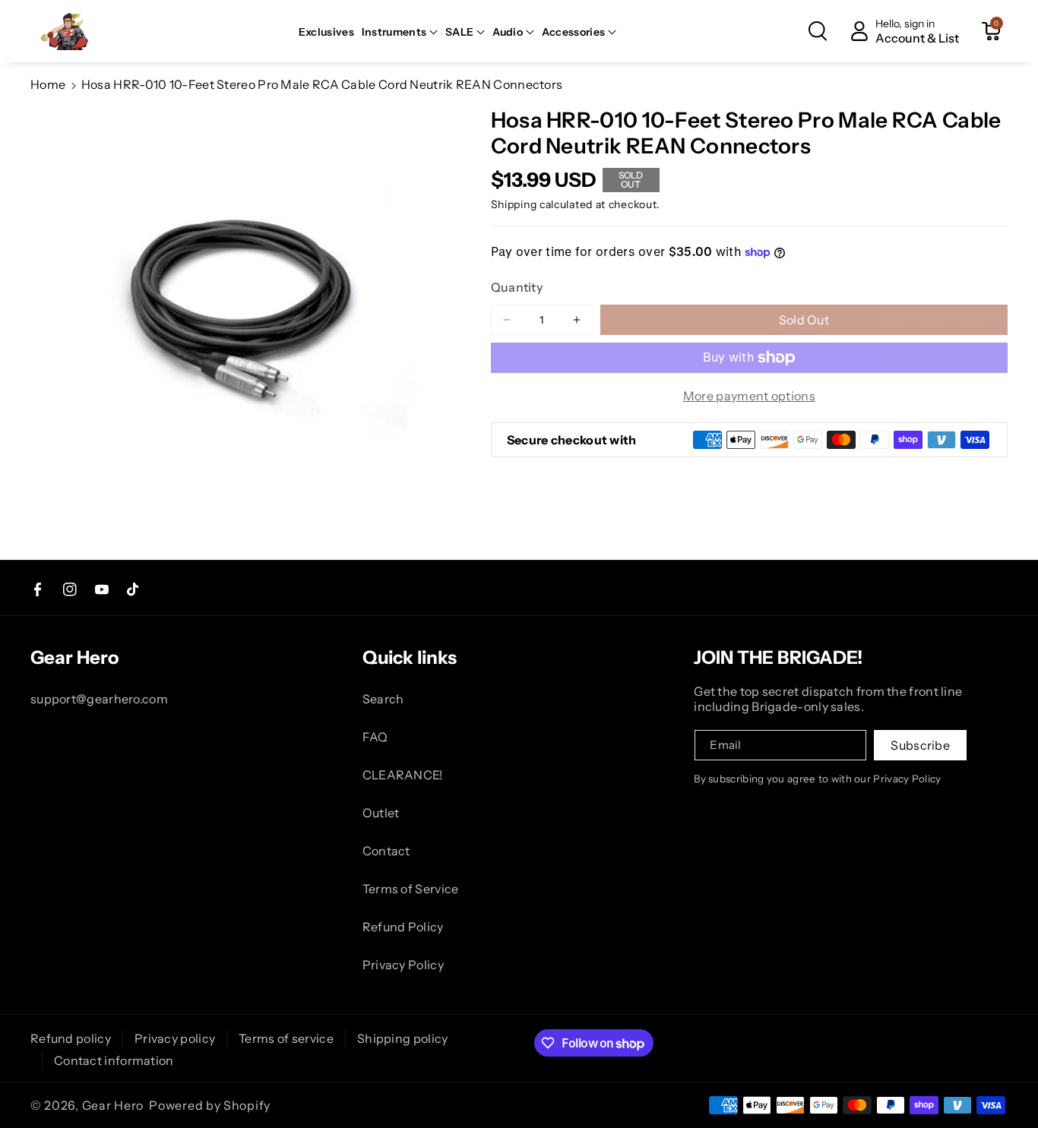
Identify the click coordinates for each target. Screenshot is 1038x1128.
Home (47, 84)
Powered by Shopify (210, 1105)
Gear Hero (113, 1105)
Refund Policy (403, 926)
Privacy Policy (403, 964)
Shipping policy (402, 1038)
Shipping (514, 204)
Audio (507, 32)
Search (383, 698)
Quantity (517, 287)
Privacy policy (174, 1038)
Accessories (573, 32)
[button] (400, 32)
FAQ (375, 736)
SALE (459, 32)
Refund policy (70, 1038)
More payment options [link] (749, 395)
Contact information (114, 1060)
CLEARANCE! (402, 774)
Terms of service (286, 1038)
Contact (386, 850)
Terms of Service (410, 888)
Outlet (381, 812)
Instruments (394, 32)
